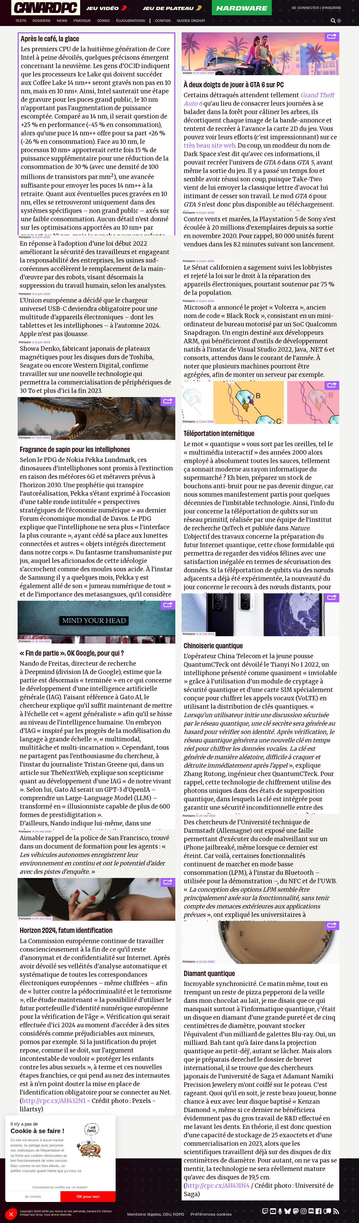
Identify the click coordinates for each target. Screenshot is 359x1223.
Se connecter (305, 7)
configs (163, 20)
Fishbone (25, 237)
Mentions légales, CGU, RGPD (155, 1214)
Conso (103, 20)
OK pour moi (88, 1196)
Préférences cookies (211, 1214)
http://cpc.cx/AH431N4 (218, 1185)
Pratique (82, 20)
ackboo (187, 72)
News (62, 20)
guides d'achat (191, 20)
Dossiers (41, 20)
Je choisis (33, 1196)
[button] (11, 1214)
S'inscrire (331, 7)
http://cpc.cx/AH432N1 (54, 1100)
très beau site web (209, 145)
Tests (21, 20)
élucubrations (130, 20)
